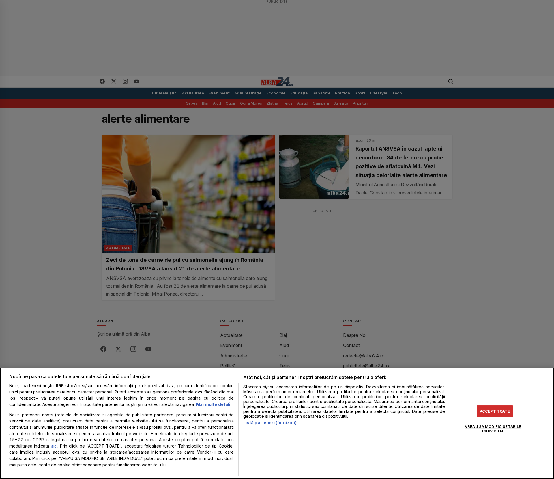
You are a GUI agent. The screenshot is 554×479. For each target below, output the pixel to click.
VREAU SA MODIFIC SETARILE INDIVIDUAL (493, 428)
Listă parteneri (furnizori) (270, 422)
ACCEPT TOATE (495, 411)
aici (54, 446)
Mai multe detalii (213, 404)
